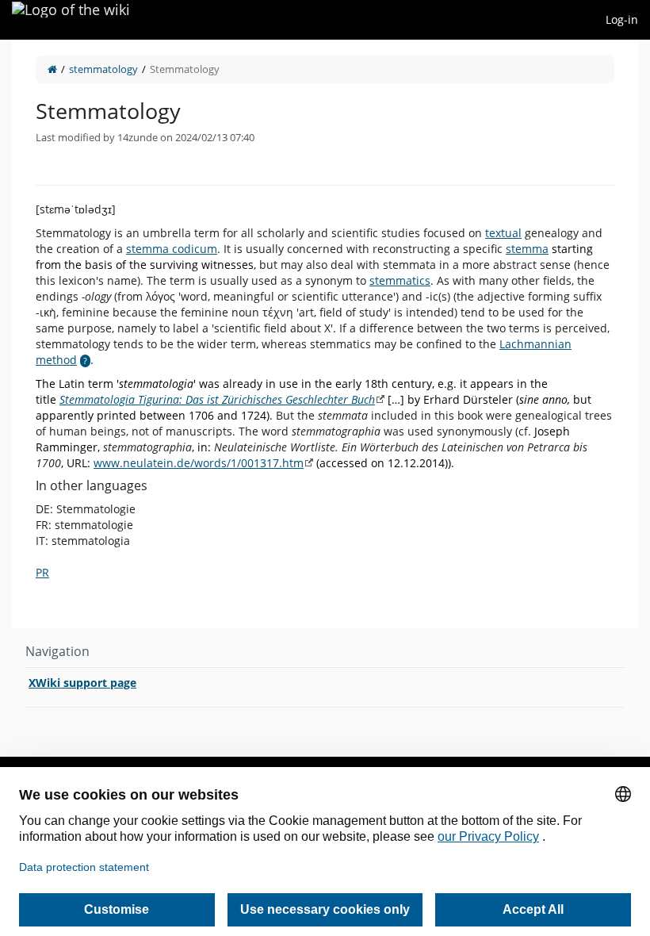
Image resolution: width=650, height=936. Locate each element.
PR (42, 572)
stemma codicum (171, 248)
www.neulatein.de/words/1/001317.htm (199, 462)
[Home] (52, 69)
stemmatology (103, 69)
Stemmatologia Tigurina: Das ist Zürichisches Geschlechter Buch (217, 399)
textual (503, 232)
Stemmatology (185, 69)
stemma (527, 248)
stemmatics (399, 280)
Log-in (622, 19)
